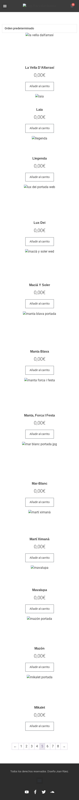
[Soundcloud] (52, 792)
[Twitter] (44, 792)
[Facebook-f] (35, 792)
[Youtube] (27, 792)
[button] (4, 6)
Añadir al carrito (40, 86)
